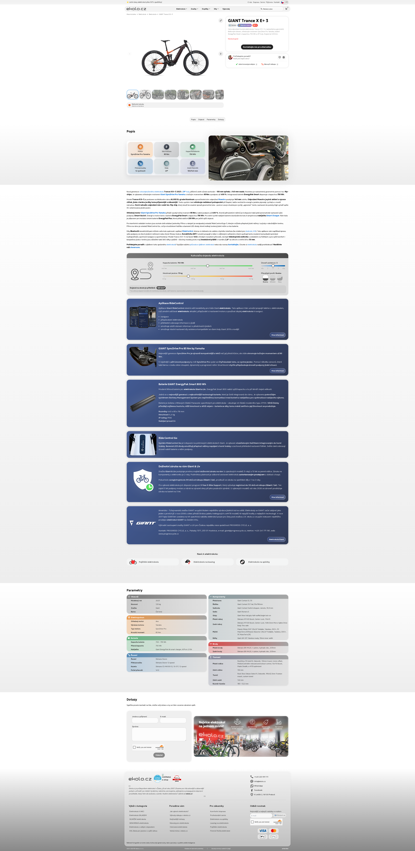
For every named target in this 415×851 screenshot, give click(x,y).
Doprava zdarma (246, 25)
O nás (250, 2)
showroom (135, 247)
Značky (193, 9)
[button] (221, 20)
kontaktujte (233, 244)
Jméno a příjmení (139, 716)
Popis (193, 119)
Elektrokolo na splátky (219, 819)
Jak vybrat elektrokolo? (179, 811)
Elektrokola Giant (276, 539)
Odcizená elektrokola (178, 827)
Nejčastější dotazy (177, 819)
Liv (212, 480)
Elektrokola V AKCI (136, 811)
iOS (254, 231)
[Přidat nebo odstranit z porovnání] (283, 57)
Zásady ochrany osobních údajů (221, 848)
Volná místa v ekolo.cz (179, 831)
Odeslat (159, 755)
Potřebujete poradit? (242, 56)
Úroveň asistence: (268, 263)
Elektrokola (180, 9)
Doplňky (205, 9)
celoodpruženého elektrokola (152, 192)
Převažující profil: (268, 273)
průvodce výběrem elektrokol (202, 244)
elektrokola (171, 244)
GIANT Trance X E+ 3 (166, 14)
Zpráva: (135, 726)
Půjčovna (269, 2)
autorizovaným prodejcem (252, 474)
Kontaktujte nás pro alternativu (257, 47)
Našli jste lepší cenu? (241, 59)
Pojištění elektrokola (218, 827)
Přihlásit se (280, 815)
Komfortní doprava (218, 811)
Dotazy (221, 119)
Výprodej (226, 9)
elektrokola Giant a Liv (195, 389)
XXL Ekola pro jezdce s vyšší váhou (143, 831)
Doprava (256, 2)
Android (249, 231)
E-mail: (163, 716)
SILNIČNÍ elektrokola (137, 819)
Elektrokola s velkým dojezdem (142, 827)
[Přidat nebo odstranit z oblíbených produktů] (279, 57)
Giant (207, 480)
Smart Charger (273, 216)
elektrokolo (225, 308)
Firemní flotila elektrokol (220, 831)
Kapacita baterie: (170, 263)
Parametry (211, 119)
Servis (262, 2)
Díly (215, 9)
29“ (184, 192)
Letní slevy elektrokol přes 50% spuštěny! (145, 2)
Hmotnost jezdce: (170, 273)
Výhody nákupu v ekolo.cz (180, 815)
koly (187, 192)
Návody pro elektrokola (179, 823)
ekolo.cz (189, 794)
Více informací (277, 335)
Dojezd (201, 119)
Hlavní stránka (131, 14)
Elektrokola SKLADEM (138, 815)
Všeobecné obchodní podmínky (193, 848)
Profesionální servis (218, 815)
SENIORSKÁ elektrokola (138, 823)
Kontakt (277, 2)
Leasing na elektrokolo (219, 823)
